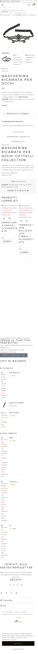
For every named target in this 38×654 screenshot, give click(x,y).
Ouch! (3, 236)
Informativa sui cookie (9, 639)
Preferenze (18, 649)
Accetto (18, 643)
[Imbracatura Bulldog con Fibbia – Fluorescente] (27, 211)
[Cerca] (29, 5)
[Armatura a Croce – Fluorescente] (10, 210)
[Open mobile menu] (3, 5)
